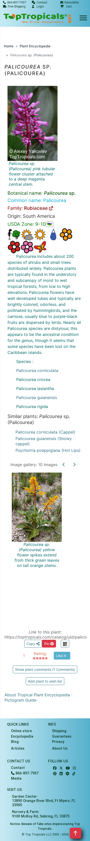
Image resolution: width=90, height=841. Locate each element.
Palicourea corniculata (37, 370)
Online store (21, 731)
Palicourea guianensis (36, 397)
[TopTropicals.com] (37, 18)
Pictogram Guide (20, 700)
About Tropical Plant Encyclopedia (37, 694)
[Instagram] (74, 768)
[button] (66, 6)
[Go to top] (75, 833)
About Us (60, 748)
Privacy (58, 742)
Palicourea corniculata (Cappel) (45, 432)
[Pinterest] (54, 774)
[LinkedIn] (61, 774)
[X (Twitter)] (61, 768)
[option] (45, 545)
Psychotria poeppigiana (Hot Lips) (48, 450)
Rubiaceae (36, 208)
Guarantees (62, 736)
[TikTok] (74, 774)
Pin (47, 644)
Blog (15, 742)
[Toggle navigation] (83, 18)
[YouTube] (68, 768)
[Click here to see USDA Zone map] (49, 224)
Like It (61, 656)
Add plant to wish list (45, 681)
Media (16, 778)
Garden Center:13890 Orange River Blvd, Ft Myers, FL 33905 (44, 800)
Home (9, 46)
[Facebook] (54, 768)
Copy (31, 644)
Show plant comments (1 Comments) (45, 669)
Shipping (59, 731)
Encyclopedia (22, 736)
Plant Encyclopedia (35, 46)
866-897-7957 (26, 773)
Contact (18, 768)
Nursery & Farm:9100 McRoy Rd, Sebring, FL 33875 (41, 814)
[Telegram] (67, 774)
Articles (17, 748)
